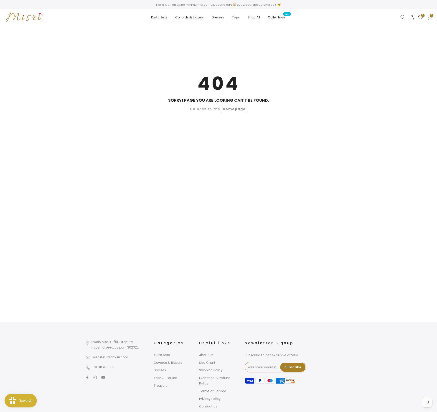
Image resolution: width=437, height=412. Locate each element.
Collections (278, 17)
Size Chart (207, 362)
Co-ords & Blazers (189, 17)
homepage (234, 109)
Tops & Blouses (166, 378)
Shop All (254, 17)
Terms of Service (212, 391)
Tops (236, 17)
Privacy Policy (210, 399)
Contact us (208, 406)
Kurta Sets (159, 17)
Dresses (218, 17)
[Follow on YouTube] (103, 377)
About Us (206, 355)
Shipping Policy (211, 370)
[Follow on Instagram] (95, 377)
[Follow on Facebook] (87, 377)
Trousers (160, 385)
